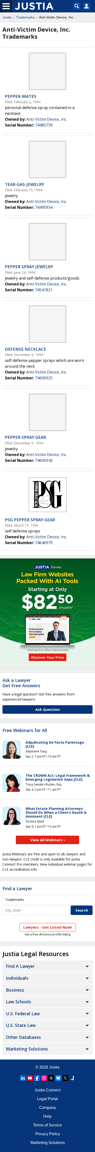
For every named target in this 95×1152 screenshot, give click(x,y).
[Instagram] (44, 1078)
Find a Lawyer (17, 888)
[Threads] (51, 1078)
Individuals (17, 978)
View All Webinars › (47, 839)
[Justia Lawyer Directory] (72, 1078)
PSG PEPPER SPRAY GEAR (30, 519)
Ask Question (47, 709)
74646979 (44, 542)
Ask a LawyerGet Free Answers (21, 682)
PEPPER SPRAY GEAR (25, 437)
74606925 (44, 378)
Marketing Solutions (27, 1049)
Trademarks (25, 17)
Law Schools (18, 1002)
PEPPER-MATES (20, 96)
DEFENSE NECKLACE (25, 349)
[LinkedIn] (23, 1078)
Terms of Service (47, 1125)
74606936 (44, 460)
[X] (65, 1078)
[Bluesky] (58, 1078)
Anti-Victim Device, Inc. (46, 119)
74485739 (44, 125)
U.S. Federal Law (23, 1013)
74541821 (44, 290)
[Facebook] (37, 1078)
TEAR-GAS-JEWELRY (24, 184)
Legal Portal (47, 1099)
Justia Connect (47, 1090)
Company (47, 1108)
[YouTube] (30, 1078)
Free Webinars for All (24, 730)
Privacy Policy (47, 1134)
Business (15, 990)
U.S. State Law (21, 1025)
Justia (6, 17)
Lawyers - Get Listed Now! (47, 927)
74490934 (44, 207)
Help (47, 1116)
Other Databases (23, 1037)
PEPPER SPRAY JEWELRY (29, 266)
